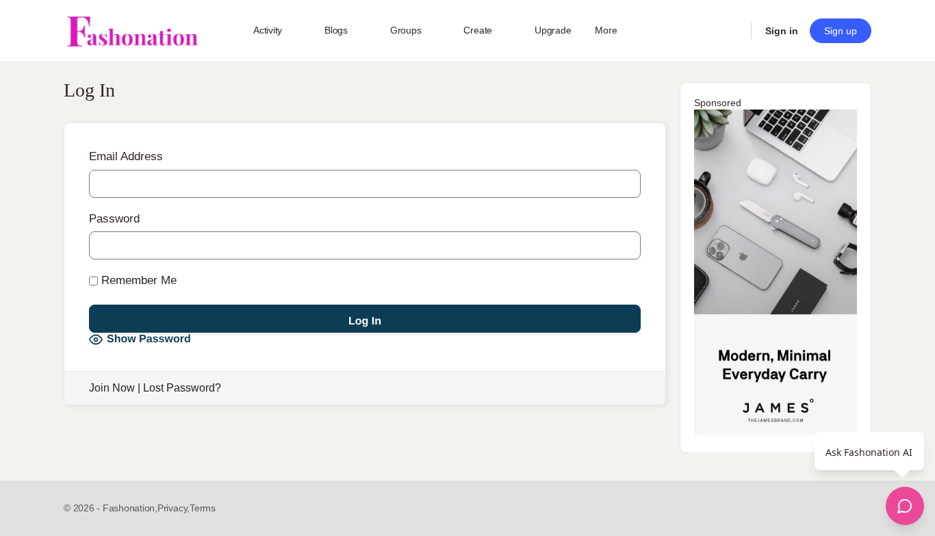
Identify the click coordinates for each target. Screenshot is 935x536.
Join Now (112, 388)
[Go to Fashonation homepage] (132, 31)
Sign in (781, 30)
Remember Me (137, 280)
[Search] (731, 31)
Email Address (126, 156)
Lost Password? (182, 388)
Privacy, (173, 507)
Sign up (840, 30)
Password (114, 218)
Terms (203, 507)
